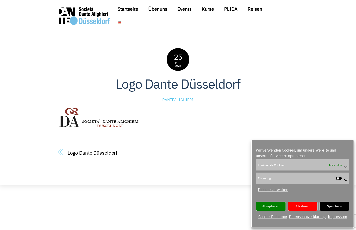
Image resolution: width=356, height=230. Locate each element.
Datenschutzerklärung (307, 216)
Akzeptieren (271, 206)
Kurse (208, 8)
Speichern (334, 206)
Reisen (255, 8)
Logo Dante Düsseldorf (178, 83)
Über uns (157, 8)
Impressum (337, 216)
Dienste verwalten (273, 189)
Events (184, 8)
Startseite (128, 8)
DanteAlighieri (178, 99)
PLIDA (231, 8)
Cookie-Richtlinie (272, 216)
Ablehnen (302, 206)
